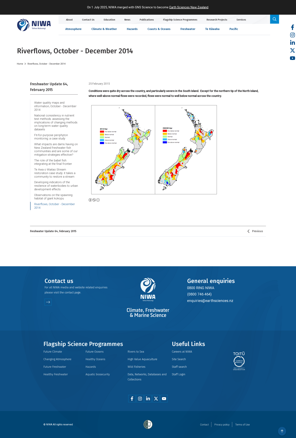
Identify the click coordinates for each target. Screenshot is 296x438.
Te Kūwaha (212, 29)
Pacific (233, 29)
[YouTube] (292, 58)
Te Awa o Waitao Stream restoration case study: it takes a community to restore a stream (54, 173)
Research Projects (217, 19)
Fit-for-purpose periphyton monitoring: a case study (51, 136)
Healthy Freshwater (55, 374)
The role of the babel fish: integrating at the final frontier (53, 162)
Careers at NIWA (182, 351)
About (69, 19)
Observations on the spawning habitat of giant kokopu (53, 196)
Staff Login (178, 374)
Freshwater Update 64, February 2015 (49, 87)
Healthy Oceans (95, 359)
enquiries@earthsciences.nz (210, 301)
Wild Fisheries (136, 367)
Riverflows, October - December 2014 (54, 205)
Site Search (179, 359)
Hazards (132, 29)
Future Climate (52, 351)
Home (20, 63)
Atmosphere (73, 29)
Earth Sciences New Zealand (188, 7)
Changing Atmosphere (57, 359)
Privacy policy (222, 424)
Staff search (179, 367)
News (127, 19)
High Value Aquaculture (142, 359)
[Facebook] (292, 27)
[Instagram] (292, 35)
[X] (292, 50)
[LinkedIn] (292, 42)
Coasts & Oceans (159, 29)
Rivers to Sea (136, 351)
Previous (257, 231)
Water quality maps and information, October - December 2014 (55, 106)
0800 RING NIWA (200, 288)
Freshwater (187, 29)
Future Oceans (95, 351)
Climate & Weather (104, 29)
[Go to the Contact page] (48, 302)
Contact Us (88, 19)
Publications (147, 19)
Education (109, 19)
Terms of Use (242, 424)
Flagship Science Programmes (180, 19)
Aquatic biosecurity (98, 374)
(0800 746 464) (199, 294)
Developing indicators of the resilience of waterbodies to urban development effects (56, 186)
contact (69, 292)
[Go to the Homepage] (34, 25)
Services (241, 19)
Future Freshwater (54, 367)
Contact (204, 424)
